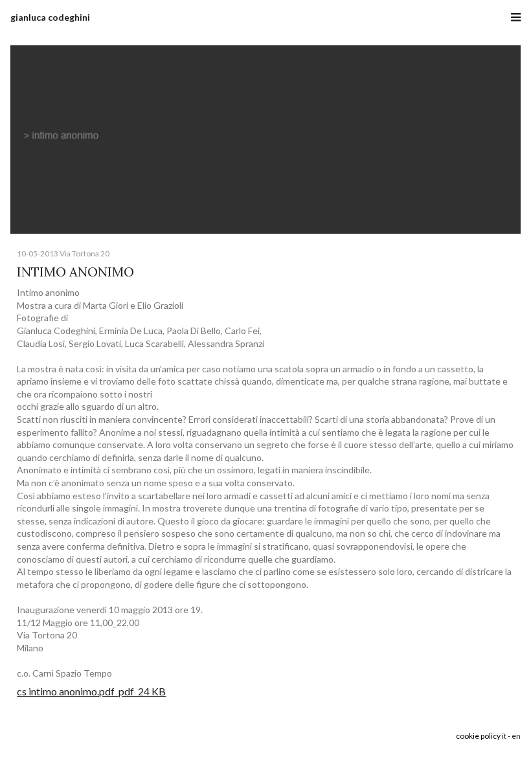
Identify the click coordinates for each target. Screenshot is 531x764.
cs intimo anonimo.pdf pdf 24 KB (91, 691)
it (504, 736)
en (516, 736)
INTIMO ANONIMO (75, 272)
